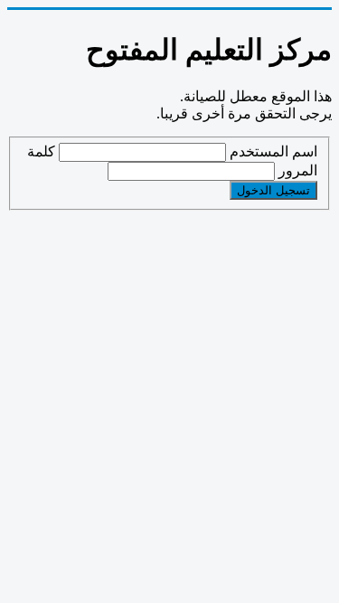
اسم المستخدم (273, 151)
